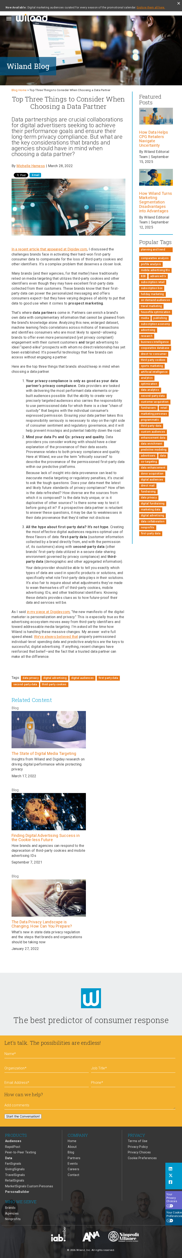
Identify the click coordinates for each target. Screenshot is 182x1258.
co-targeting (149, 461)
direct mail (148, 485)
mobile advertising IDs (155, 270)
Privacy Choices (139, 1152)
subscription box (152, 288)
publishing (160, 318)
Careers (73, 1169)
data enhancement (153, 467)
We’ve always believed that (56, 637)
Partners (74, 1158)
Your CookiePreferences (174, 1214)
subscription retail (153, 282)
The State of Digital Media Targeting (44, 753)
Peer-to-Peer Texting (20, 1152)
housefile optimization (155, 312)
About (72, 1147)
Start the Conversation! (23, 1116)
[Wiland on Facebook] (174, 1182)
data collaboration (152, 521)
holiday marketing (152, 294)
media (145, 318)
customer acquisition (155, 401)
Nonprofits (13, 1219)
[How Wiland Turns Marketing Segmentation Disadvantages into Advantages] (156, 186)
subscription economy (155, 324)
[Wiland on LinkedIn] (174, 1169)
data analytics (150, 389)
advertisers (148, 455)
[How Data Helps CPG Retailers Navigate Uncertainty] (156, 124)
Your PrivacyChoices (171, 1198)
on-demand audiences (155, 300)
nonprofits (147, 527)
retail (163, 407)
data (163, 455)
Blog (71, 1152)
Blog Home (19, 90)
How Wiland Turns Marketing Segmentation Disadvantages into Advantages (155, 202)
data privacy (31, 678)
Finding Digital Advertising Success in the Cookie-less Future (46, 837)
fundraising (148, 491)
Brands (10, 1207)
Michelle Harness (30, 166)
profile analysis (151, 264)
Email (35, 175)
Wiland (32, 18)
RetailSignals (14, 1180)
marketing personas (154, 413)
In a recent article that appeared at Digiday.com (49, 249)
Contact (73, 1175)
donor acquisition (152, 473)
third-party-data (151, 425)
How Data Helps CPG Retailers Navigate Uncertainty (153, 139)
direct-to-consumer (153, 354)
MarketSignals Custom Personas (29, 1186)
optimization (149, 383)
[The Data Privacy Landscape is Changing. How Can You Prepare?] (49, 898)
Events (73, 1163)
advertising (148, 330)
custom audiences (153, 431)
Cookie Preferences (142, 1158)
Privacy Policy (138, 1147)
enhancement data (153, 437)
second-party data (25, 684)
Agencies (12, 1213)
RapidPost (12, 1147)
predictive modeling (154, 449)
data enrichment (151, 443)
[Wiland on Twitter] (174, 1176)
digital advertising (55, 678)
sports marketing (152, 365)
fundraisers (148, 407)
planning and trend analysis (153, 250)
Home (72, 1141)
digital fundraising (153, 503)
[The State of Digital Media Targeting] (49, 729)
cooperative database (155, 348)
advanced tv (158, 276)
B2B (143, 276)
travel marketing (151, 306)
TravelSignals (15, 1175)
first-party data (108, 678)
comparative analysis (155, 258)
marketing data (150, 509)
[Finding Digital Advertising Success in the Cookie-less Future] (49, 811)
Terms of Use (138, 1141)
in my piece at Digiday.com (48, 612)
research (146, 336)
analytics (147, 377)
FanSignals (13, 1163)
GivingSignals (15, 1169)
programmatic (150, 419)
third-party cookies (54, 684)
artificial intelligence (154, 371)
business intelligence (155, 342)
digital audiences (82, 678)
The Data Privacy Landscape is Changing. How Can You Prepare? (42, 924)
